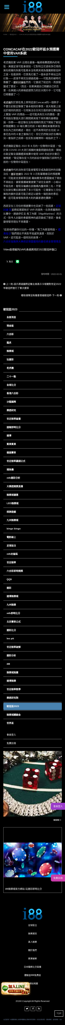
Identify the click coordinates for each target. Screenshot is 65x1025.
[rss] (39, 1009)
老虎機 (10, 368)
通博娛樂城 (12, 596)
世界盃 (10, 723)
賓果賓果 (11, 444)
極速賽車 (11, 452)
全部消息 (11, 317)
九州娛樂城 (12, 520)
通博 (9, 435)
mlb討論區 (12, 554)
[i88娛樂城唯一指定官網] (32, 6)
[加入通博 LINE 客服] (15, 988)
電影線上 (11, 537)
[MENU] (6, 7)
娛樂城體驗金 (14, 714)
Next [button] (60, 753)
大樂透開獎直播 (15, 486)
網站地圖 (33, 983)
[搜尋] (61, 4)
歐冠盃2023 (13, 34)
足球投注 (11, 545)
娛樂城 (10, 351)
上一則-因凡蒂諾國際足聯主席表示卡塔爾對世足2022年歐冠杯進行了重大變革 (32, 286)
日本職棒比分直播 (32, 967)
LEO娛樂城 (12, 503)
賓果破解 (32, 958)
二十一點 (11, 376)
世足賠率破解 (14, 647)
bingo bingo (14, 528)
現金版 (10, 325)
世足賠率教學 (14, 689)
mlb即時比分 (13, 613)
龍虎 (9, 342)
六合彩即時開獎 (15, 571)
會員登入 (11, 734)
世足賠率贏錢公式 (16, 461)
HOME (5, 34)
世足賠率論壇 (14, 418)
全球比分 (11, 385)
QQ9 (9, 579)
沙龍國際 (11, 401)
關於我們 (32, 950)
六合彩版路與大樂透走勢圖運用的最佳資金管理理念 (32, 241)
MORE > (41, 820)
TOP (58, 1013)
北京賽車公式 (14, 621)
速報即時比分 (14, 427)
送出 (61, 10)
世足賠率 (11, 562)
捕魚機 (10, 469)
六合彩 (10, 334)
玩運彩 (10, 359)
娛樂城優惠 (12, 494)
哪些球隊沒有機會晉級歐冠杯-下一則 (40, 295)
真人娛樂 (32, 942)
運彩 (9, 587)
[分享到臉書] (33, 1009)
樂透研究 (11, 410)
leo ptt (10, 638)
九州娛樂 (11, 604)
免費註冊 (11, 743)
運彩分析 (11, 655)
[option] (32, 860)
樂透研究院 (12, 697)
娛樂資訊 (32, 933)
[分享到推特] (27, 1009)
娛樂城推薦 (12, 672)
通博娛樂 (11, 680)
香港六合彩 (12, 393)
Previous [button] (56, 753)
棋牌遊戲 (11, 511)
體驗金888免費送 (32, 975)
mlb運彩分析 (13, 477)
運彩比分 (11, 630)
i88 (8, 664)
